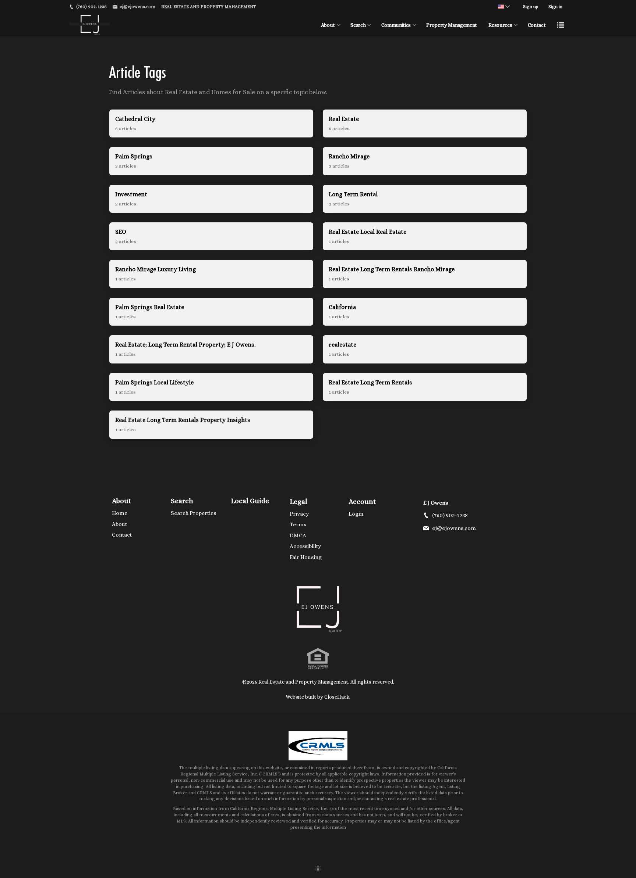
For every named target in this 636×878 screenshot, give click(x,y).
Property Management (451, 25)
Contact (537, 25)
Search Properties (193, 513)
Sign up (530, 6)
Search (357, 25)
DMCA (298, 535)
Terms (298, 524)
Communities (396, 25)
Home (119, 513)
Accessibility (305, 546)
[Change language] (504, 6)
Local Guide (250, 501)
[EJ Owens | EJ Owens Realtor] (318, 609)
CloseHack (336, 697)
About (328, 25)
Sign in (555, 6)
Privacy (299, 513)
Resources (500, 25)
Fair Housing (306, 557)
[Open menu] (560, 25)
